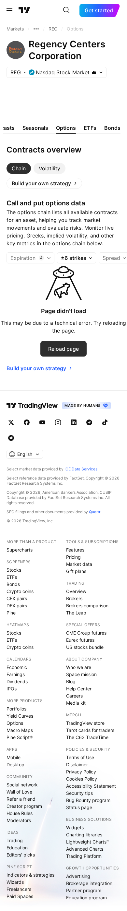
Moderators (19, 820)
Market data (79, 564)
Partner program (83, 890)
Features (75, 550)
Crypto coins (20, 591)
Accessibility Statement (91, 786)
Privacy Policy (81, 771)
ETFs (12, 577)
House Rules (20, 813)
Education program (86, 897)
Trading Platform (84, 856)
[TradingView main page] (24, 10)
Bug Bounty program (88, 800)
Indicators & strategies (30, 875)
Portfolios (16, 708)
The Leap (76, 612)
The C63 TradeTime (87, 737)
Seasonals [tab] (35, 128)
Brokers (74, 598)
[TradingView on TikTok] (104, 422)
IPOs (12, 688)
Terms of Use (80, 757)
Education (17, 847)
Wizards (15, 882)
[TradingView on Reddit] (11, 438)
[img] (94, 72)
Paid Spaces (20, 896)
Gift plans (76, 571)
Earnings (16, 674)
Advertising (78, 876)
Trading (15, 840)
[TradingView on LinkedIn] (73, 422)
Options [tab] (66, 128)
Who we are (78, 667)
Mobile (14, 757)
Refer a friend (21, 799)
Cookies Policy (81, 779)
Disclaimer (77, 764)
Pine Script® (20, 737)
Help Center (79, 688)
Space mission (81, 674)
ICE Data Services (80, 469)
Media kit (76, 703)
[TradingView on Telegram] (89, 422)
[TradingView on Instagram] (58, 422)
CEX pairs (17, 598)
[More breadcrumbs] (36, 29)
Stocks (14, 570)
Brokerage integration (89, 883)
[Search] (66, 10)
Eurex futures (80, 640)
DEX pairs (17, 605)
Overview (76, 591)
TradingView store (85, 723)
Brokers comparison (87, 605)
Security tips (79, 793)
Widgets (75, 827)
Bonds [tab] (112, 128)
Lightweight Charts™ (87, 841)
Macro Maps (20, 730)
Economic (17, 667)
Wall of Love (19, 792)
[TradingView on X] (11, 422)
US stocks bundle (85, 647)
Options (15, 723)
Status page (79, 807)
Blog (71, 681)
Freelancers (19, 889)
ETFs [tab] (90, 128)
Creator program (24, 806)
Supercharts (20, 550)
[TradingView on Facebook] (26, 422)
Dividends (17, 681)
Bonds (13, 584)
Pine (11, 612)
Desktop (15, 764)
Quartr (94, 511)
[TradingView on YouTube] (42, 422)
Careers (74, 695)
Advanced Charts (84, 849)
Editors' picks (21, 854)
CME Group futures (86, 633)
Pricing (73, 557)
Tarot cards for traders (90, 730)
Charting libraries (84, 834)
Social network (22, 784)
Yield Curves (20, 716)
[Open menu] (9, 10)
